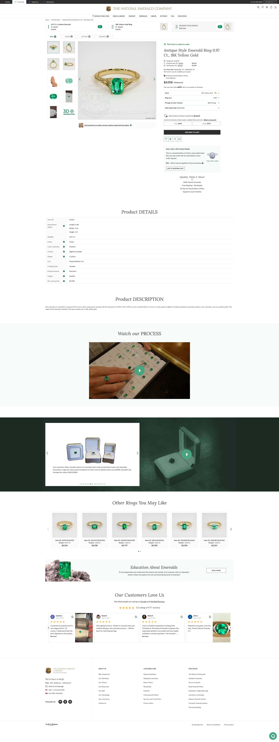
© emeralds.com (197, 725)
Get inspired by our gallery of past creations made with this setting (106, 125)
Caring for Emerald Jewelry (198, 703)
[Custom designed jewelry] (223, 27)
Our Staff (102, 691)
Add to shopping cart (175, 168)
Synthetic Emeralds (195, 678)
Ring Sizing (147, 687)
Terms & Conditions (213, 725)
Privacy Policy (148, 703)
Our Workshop (104, 678)
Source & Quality (194, 682)
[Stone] (100, 26)
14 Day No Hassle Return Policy (177, 76)
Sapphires (35, 2)
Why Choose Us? (104, 674)
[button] (154, 79)
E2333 (55, 27)
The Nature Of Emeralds (197, 674)
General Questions (150, 674)
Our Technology (104, 695)
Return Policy (148, 682)
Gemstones (50, 2)
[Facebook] (65, 702)
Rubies (7, 2)
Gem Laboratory (104, 699)
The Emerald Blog (195, 707)
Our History (103, 682)
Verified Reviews (158, 601)
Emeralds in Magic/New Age (198, 691)
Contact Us (102, 703)
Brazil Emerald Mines (196, 687)
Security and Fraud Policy (152, 699)
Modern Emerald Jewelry (197, 699)
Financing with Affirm (151, 695)
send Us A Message (56, 686)
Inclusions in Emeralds (196, 695)
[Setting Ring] (164, 26)
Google (143, 601)
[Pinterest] (60, 702)
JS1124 (120, 27)
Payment (147, 691)
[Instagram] (70, 702)
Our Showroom (104, 687)
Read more (219, 570)
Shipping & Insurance (151, 678)
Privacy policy (229, 725)
